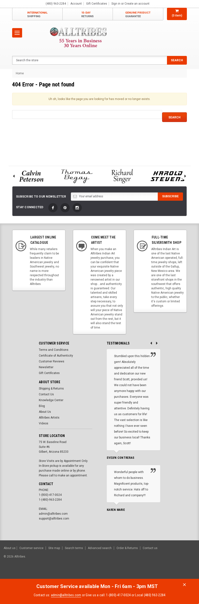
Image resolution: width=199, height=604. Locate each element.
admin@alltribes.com (66, 595)
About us (10, 548)
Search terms (74, 548)
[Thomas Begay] (77, 176)
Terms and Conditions (53, 350)
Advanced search (100, 548)
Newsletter (46, 367)
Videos (43, 423)
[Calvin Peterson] (31, 176)
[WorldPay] (130, 574)
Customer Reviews (51, 361)
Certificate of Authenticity (56, 355)
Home (20, 73)
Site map (54, 548)
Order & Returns (127, 548)
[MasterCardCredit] (140, 574)
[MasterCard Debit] (150, 574)
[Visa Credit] (139, 574)
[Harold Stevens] (168, 176)
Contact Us (46, 394)
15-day (87, 14)
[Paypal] (112, 574)
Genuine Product (137, 14)
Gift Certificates (49, 373)
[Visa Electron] (164, 574)
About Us (45, 411)
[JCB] (188, 574)
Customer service (31, 548)
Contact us (150, 548)
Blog (42, 406)
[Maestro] (176, 574)
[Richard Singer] (122, 176)
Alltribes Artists (49, 417)
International (37, 14)
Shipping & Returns (51, 388)
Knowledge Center (51, 400)
